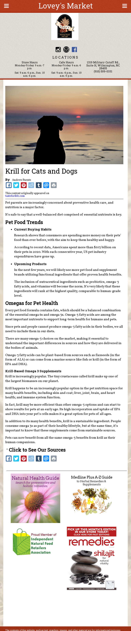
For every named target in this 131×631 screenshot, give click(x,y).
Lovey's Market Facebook (74, 49)
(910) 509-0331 (103, 71)
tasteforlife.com (15, 196)
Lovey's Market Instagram (58, 49)
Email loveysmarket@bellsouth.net (66, 49)
